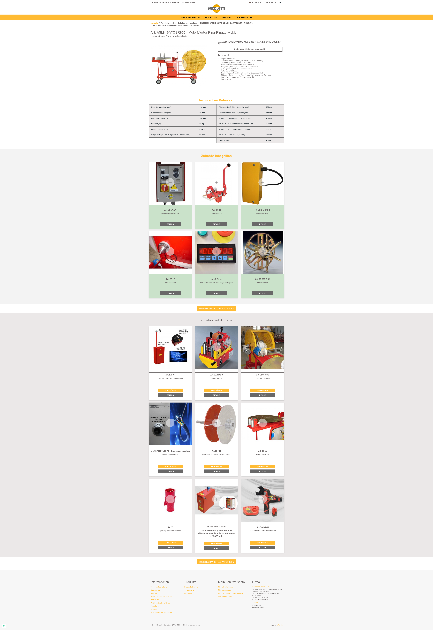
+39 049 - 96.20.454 (261, 599)
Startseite (154, 23)
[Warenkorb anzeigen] (280, 2)
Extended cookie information (161, 612)
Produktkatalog (190, 17)
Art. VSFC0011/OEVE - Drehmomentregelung (170, 451)
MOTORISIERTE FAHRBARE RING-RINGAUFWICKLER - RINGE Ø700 (226, 23)
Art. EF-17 (170, 279)
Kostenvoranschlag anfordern (216, 308)
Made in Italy (155, 606)
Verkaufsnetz (244, 17)
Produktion (155, 599)
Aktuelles (211, 17)
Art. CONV (262, 451)
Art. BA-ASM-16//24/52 (216, 526)
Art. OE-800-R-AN (262, 279)
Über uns (154, 593)
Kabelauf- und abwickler (188, 23)
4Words (279, 625)
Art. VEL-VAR (170, 210)
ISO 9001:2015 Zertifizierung (161, 596)
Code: (220, 42)
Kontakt (226, 17)
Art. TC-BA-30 (263, 527)
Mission (154, 609)
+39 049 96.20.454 (188, 2)
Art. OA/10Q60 (216, 374)
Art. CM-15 (216, 210)
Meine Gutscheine (225, 596)
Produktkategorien (168, 23)
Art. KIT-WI (170, 374)
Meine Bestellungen (225, 587)
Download (188, 593)
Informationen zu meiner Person (230, 593)
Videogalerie (189, 590)
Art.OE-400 (216, 451)
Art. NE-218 (216, 279)
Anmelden (271, 2)
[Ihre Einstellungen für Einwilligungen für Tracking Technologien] (4, 626)
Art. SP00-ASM (262, 374)
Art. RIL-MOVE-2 (263, 210)
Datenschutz (155, 590)
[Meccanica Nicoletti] (216, 8)
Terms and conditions (159, 587)
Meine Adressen (224, 590)
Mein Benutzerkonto (231, 582)
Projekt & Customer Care (160, 603)
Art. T (170, 527)
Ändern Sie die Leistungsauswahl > (250, 49)
